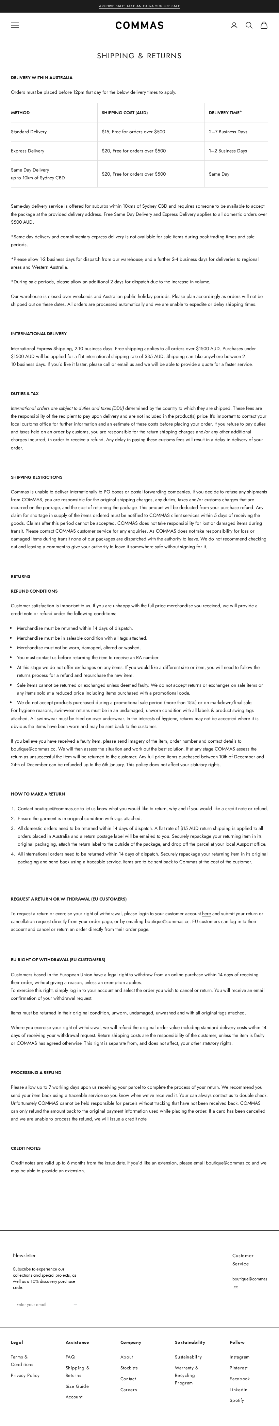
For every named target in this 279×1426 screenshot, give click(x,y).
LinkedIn (238, 1389)
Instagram (240, 1357)
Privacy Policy (25, 1375)
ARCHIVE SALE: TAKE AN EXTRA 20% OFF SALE (139, 6)
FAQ (70, 1357)
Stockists (129, 1368)
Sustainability (188, 1357)
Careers (128, 1389)
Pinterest (239, 1368)
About (126, 1357)
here (206, 913)
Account (74, 1397)
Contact (128, 1379)
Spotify (237, 1400)
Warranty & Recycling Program (187, 1375)
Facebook (240, 1379)
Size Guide (77, 1386)
